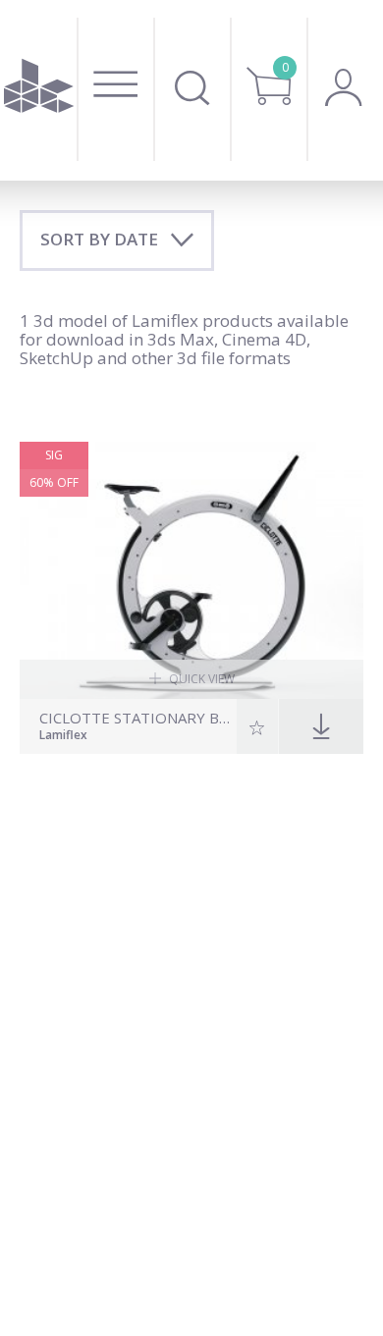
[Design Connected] (38, 90)
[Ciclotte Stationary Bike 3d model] (191, 571)
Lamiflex (63, 736)
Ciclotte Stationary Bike (135, 718)
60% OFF (54, 482)
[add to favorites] (258, 726)
